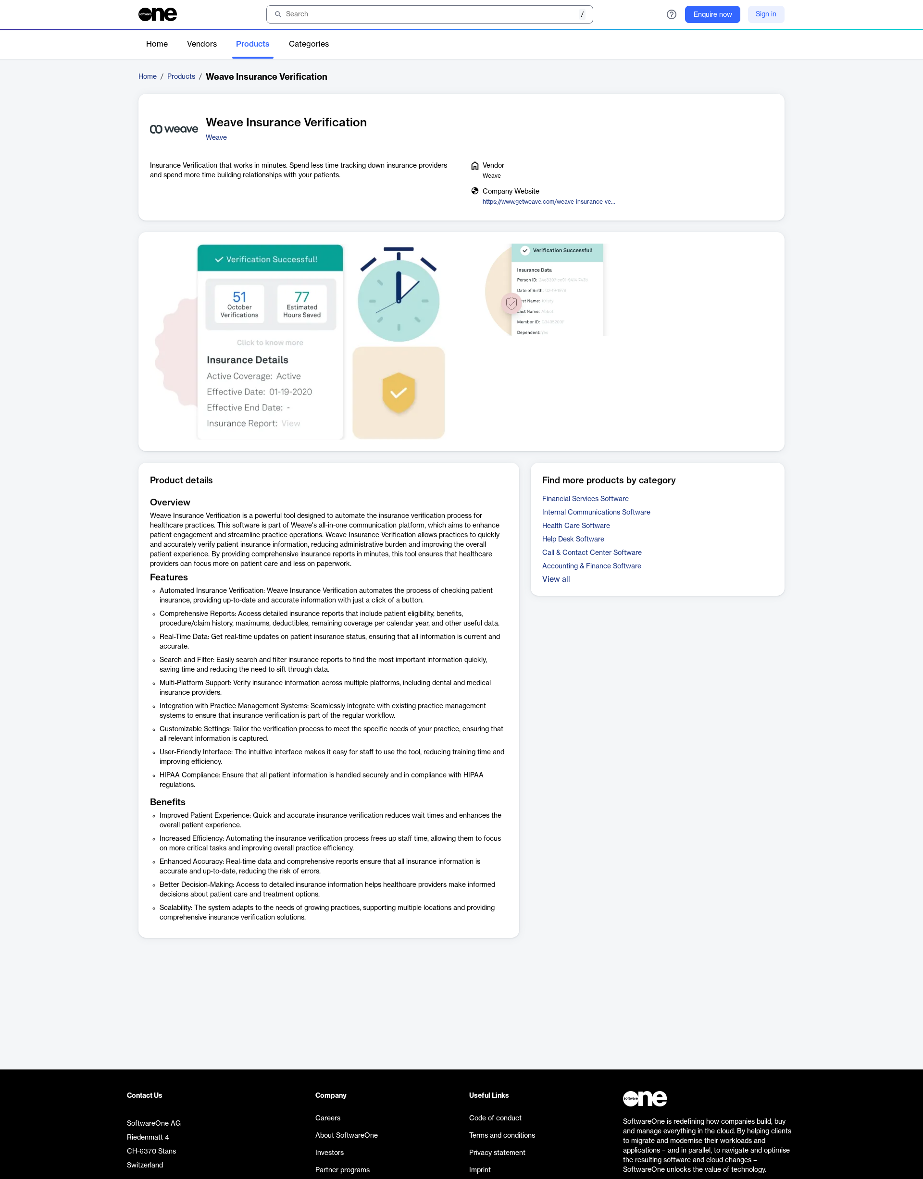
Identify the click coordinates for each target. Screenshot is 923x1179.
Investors (329, 1153)
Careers (327, 1118)
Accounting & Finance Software (591, 566)
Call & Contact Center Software (592, 553)
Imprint (480, 1170)
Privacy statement (497, 1153)
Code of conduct (495, 1118)
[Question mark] (671, 14)
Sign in (766, 14)
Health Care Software (576, 526)
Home (157, 44)
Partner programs (342, 1170)
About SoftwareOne (346, 1135)
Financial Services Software (585, 499)
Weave (216, 138)
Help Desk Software (573, 539)
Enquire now (713, 15)
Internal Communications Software (596, 512)
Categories (309, 44)
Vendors (202, 44)
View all (556, 579)
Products (253, 44)
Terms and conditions (502, 1135)
